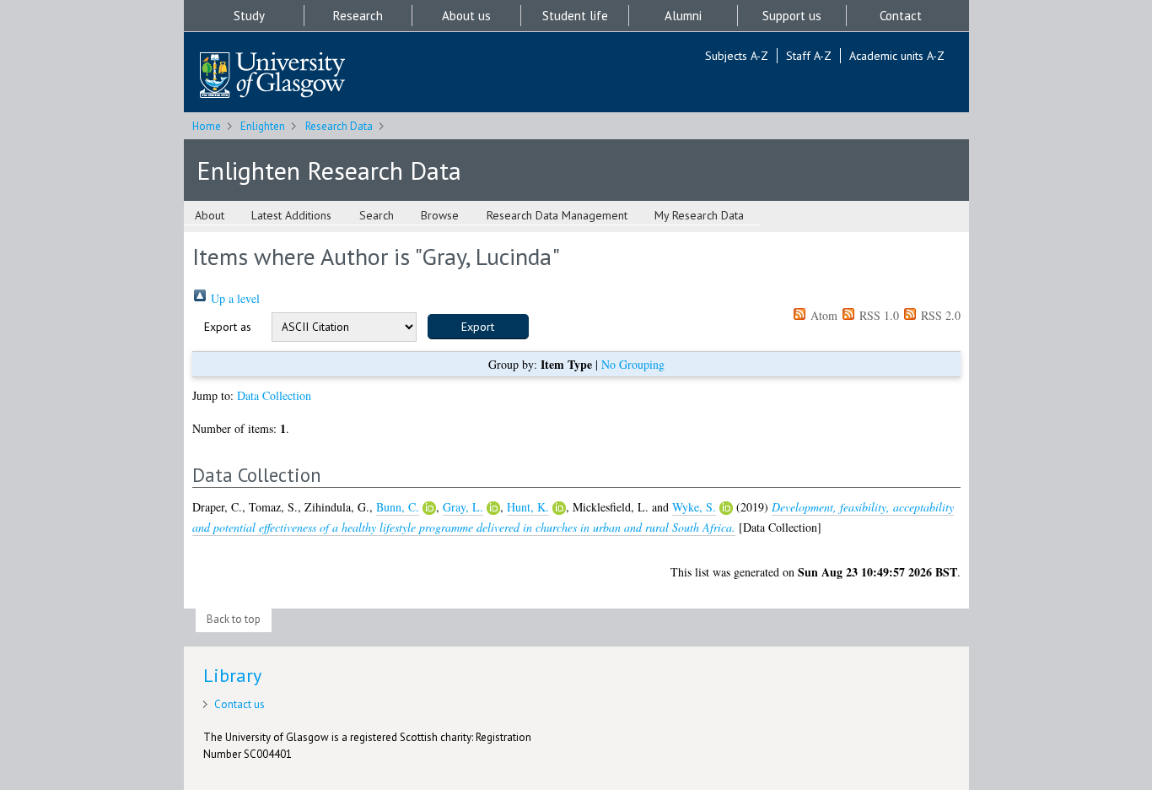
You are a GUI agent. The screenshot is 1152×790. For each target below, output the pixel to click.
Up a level (233, 298)
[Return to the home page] (272, 76)
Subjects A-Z (736, 55)
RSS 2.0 (939, 315)
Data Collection (274, 395)
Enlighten (262, 126)
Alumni (683, 16)
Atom (822, 315)
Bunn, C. (397, 507)
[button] (478, 326)
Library (232, 675)
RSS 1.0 (877, 315)
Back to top (234, 619)
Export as (227, 326)
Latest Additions (291, 215)
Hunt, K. (528, 507)
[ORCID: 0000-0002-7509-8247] (726, 508)
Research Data (339, 126)
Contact (901, 16)
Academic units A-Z (897, 55)
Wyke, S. (694, 507)
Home (206, 126)
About (209, 215)
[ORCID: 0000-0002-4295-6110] (493, 508)
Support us (791, 16)
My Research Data (699, 215)
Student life (575, 16)
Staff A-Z (809, 55)
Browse (440, 215)
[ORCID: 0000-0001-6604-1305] (429, 508)
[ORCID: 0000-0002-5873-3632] (559, 508)
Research (358, 16)
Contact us (239, 704)
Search (376, 215)
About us (466, 16)
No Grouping (633, 364)
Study (249, 16)
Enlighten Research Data (328, 170)
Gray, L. (463, 507)
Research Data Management (557, 215)
